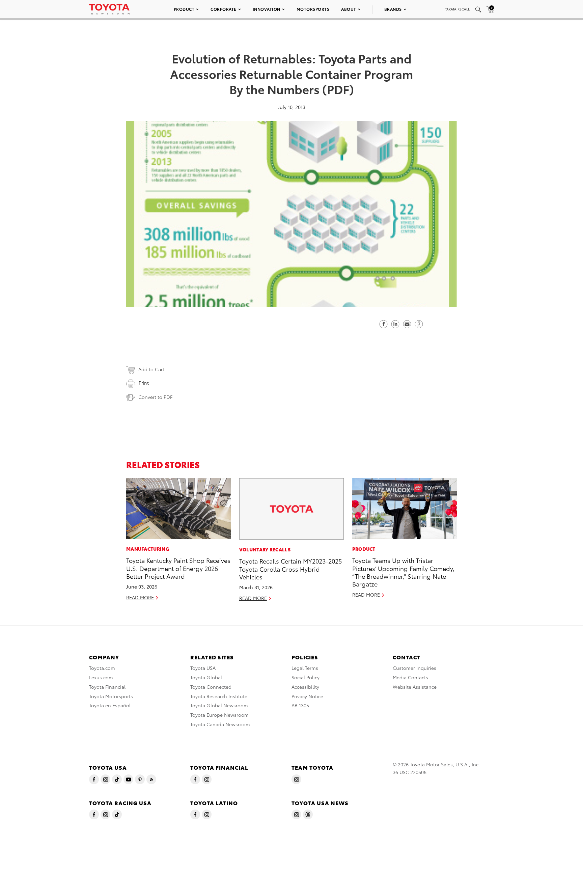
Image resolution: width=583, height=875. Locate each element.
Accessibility (305, 686)
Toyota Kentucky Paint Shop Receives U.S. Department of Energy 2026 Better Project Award (178, 568)
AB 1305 (300, 705)
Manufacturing (147, 548)
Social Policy (306, 677)
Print (144, 382)
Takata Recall (457, 8)
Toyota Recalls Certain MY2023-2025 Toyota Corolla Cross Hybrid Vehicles (290, 568)
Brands (393, 9)
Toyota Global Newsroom (219, 705)
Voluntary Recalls (264, 549)
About (348, 9)
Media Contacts (410, 677)
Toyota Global (206, 677)
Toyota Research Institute (218, 696)
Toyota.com (102, 667)
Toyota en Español (110, 705)
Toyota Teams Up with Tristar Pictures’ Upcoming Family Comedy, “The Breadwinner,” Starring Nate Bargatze (403, 572)
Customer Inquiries (414, 667)
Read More (140, 597)
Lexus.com (101, 677)
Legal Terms (305, 667)
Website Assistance (415, 686)
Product (184, 9)
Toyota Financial (107, 686)
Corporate (224, 9)
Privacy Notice (307, 696)
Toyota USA (203, 667)
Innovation (266, 9)
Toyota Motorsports (111, 696)
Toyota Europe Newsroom (219, 714)
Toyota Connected (210, 686)
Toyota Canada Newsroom (220, 724)
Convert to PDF (155, 396)
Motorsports (313, 9)
